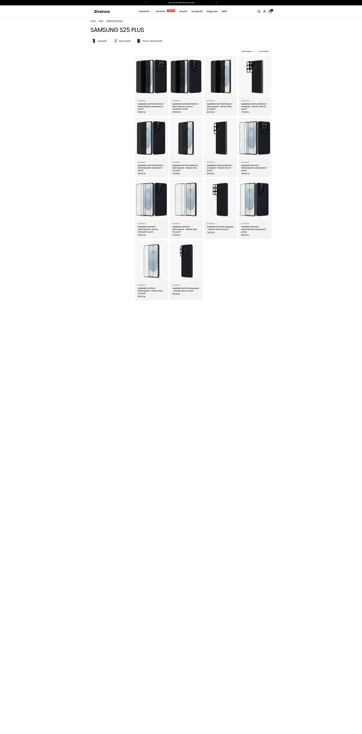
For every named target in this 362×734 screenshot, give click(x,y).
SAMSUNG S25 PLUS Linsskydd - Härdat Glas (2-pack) (220, 228)
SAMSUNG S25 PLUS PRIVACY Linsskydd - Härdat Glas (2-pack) (254, 106)
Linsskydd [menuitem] (196, 11)
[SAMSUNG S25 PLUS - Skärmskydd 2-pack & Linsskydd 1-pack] (151, 199)
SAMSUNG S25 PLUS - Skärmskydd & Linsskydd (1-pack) (254, 229)
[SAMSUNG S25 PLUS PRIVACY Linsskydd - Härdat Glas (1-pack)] (220, 138)
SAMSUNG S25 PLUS (114, 21)
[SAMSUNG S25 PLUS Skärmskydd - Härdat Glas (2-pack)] (186, 199)
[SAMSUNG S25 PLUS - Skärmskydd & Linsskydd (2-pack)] (255, 138)
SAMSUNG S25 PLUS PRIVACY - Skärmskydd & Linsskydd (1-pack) (151, 168)
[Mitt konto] (264, 11)
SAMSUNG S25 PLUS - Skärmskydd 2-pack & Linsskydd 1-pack (148, 229)
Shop (101, 21)
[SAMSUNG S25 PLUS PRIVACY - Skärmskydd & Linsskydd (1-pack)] (151, 138)
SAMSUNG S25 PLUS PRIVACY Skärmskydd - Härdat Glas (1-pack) (185, 168)
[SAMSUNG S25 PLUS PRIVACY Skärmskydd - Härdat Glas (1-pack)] (186, 138)
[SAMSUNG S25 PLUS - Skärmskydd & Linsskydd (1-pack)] (255, 199)
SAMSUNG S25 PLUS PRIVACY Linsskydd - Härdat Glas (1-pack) (219, 168)
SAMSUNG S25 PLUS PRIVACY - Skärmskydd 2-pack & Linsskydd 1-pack (185, 106)
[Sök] (259, 11)
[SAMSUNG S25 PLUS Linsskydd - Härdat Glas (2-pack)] (220, 199)
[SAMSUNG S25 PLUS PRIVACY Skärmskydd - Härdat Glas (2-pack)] (220, 76)
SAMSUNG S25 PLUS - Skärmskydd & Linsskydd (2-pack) (254, 168)
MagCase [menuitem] (212, 11)
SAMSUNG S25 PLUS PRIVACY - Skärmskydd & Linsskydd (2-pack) (151, 106)
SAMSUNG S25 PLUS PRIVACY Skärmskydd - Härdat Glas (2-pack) (219, 106)
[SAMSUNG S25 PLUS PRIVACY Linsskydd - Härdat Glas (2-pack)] (255, 76)
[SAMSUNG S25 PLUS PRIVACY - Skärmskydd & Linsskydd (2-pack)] (151, 76)
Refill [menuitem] (224, 11)
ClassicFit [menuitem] (144, 11)
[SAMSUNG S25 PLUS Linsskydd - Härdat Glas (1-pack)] (186, 261)
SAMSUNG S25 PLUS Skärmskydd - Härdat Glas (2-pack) (184, 229)
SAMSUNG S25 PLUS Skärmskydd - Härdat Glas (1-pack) (150, 291)
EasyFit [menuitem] (183, 11)
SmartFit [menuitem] (160, 11)
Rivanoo (142, 101)
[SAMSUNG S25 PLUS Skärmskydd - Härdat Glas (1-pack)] (151, 261)
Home (93, 21)
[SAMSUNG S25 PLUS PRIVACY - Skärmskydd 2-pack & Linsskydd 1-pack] (186, 76)
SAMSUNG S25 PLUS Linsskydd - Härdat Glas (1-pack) (185, 289)
